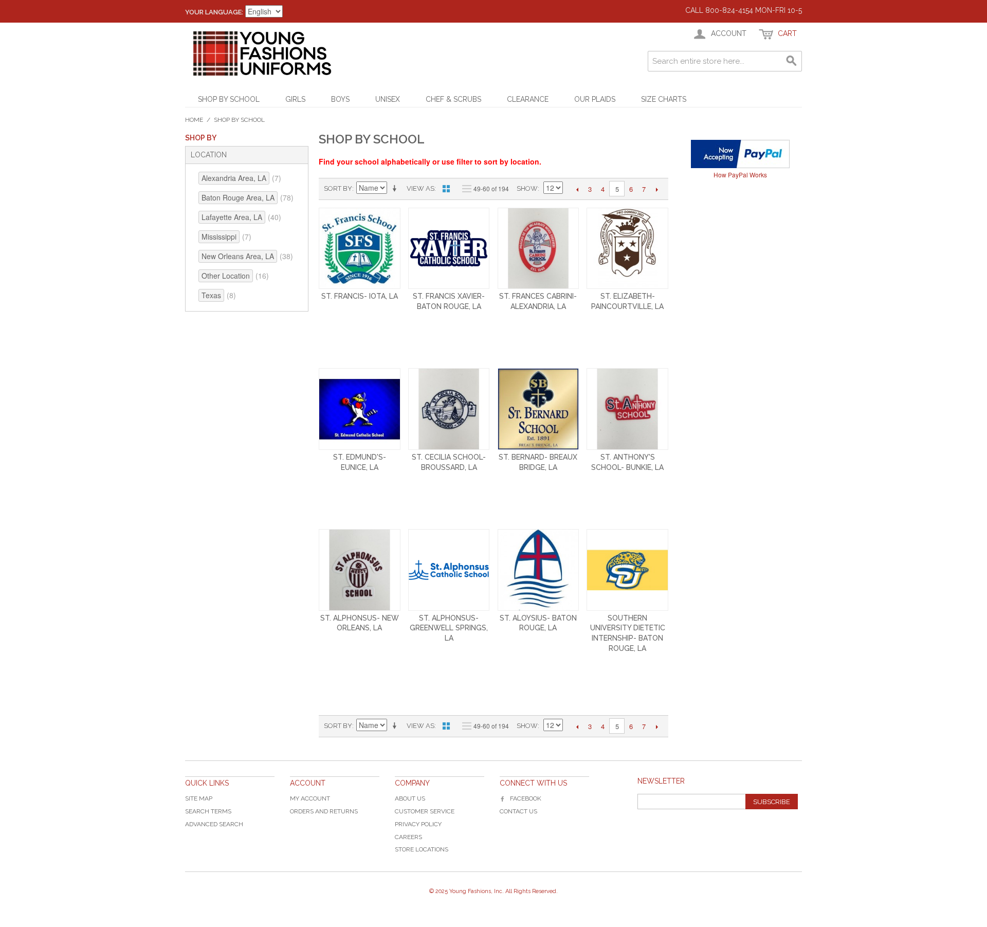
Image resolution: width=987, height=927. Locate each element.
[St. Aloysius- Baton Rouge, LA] (538, 570)
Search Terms (208, 811)
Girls (295, 99)
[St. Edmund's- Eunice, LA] (359, 409)
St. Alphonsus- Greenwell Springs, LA (449, 628)
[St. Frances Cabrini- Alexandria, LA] (538, 248)
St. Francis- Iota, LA (359, 296)
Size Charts (663, 99)
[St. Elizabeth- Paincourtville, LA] (627, 248)
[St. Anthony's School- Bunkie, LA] (627, 409)
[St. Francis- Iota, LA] (359, 248)
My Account (310, 798)
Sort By (338, 188)
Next (656, 189)
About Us (410, 798)
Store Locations (421, 849)
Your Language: (214, 12)
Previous (577, 189)
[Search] (791, 61)
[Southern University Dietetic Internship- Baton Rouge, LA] (627, 570)
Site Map (198, 798)
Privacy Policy (418, 824)
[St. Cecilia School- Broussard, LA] (449, 409)
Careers (408, 837)
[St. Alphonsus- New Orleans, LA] (359, 570)
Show (527, 188)
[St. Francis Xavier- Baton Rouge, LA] (449, 248)
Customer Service (424, 811)
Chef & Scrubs (453, 99)
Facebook (525, 798)
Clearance (528, 99)
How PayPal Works (740, 174)
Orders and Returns (324, 811)
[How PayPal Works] (740, 154)
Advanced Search (214, 824)
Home (194, 119)
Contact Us (518, 811)
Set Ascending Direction (396, 188)
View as (420, 188)
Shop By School (229, 99)
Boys (340, 99)
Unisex (387, 99)
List (464, 188)
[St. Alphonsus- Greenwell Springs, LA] (449, 570)
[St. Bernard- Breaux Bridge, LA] (538, 409)
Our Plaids (594, 99)
